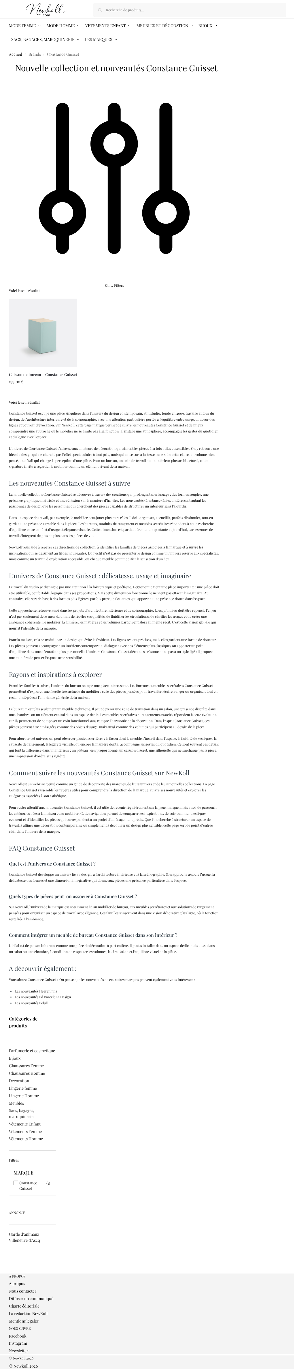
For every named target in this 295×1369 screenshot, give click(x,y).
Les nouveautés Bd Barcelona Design (43, 997)
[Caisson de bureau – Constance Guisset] (43, 333)
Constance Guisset (28, 1185)
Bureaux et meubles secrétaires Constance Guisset (174, 685)
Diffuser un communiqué (31, 1298)
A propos (17, 1283)
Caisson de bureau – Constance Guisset (43, 374)
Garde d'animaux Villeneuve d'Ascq (24, 1237)
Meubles (16, 1103)
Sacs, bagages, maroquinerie (21, 1113)
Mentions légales (24, 1321)
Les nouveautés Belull (31, 1003)
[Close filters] (10, 1271)
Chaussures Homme (27, 1073)
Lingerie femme (23, 1088)
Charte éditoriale (24, 1306)
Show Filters (114, 285)
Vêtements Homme (26, 1138)
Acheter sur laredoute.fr (43, 394)
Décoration (19, 1080)
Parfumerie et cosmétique (32, 1050)
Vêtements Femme (25, 1131)
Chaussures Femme (26, 1065)
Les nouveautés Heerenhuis (36, 991)
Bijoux (14, 1058)
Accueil (15, 54)
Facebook (18, 1336)
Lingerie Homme (24, 1095)
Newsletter (18, 1350)
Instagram (18, 1343)
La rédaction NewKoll (28, 1313)
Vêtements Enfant (25, 1124)
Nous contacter (22, 1291)
